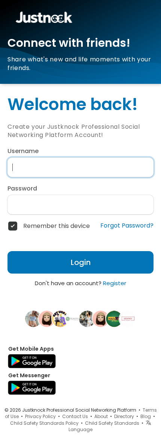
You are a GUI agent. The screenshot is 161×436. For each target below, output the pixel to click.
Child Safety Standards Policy (44, 423)
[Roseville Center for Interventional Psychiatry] (74, 318)
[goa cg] (87, 318)
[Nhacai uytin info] (114, 318)
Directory (124, 416)
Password (22, 189)
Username (23, 151)
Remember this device (56, 226)
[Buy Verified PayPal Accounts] (60, 318)
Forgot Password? (127, 226)
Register (114, 283)
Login (81, 262)
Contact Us (75, 416)
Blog (145, 416)
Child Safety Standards (112, 423)
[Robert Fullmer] (100, 318)
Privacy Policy (40, 416)
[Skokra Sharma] (33, 318)
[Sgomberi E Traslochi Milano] (47, 318)
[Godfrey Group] (127, 318)
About (101, 416)
